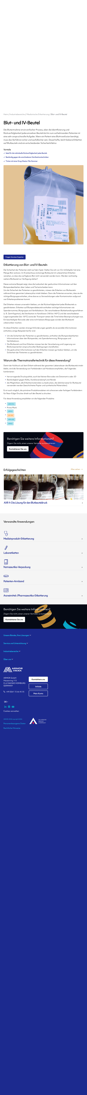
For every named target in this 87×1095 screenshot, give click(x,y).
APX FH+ (11, 404)
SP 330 (10, 415)
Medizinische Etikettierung (38, 114)
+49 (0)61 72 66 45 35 (15, 691)
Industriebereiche (17, 114)
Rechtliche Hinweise (12, 728)
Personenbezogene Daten (15, 723)
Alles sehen (75, 469)
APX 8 (10, 411)
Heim (6, 114)
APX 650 (11, 419)
